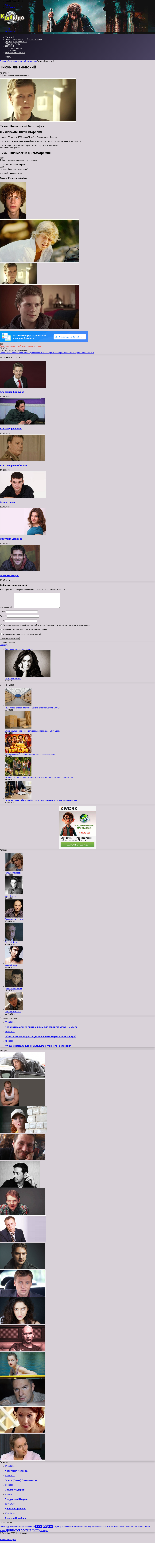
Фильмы (9, 46)
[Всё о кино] (12, 25)
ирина (94, 1527)
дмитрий (65, 1527)
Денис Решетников (13, 989)
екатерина (79, 1527)
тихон (24, 346)
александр (5, 1526)
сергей (147, 1526)
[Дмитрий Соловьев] (22, 1351)
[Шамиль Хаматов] (14, 1009)
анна (33, 1527)
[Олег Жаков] (14, 894)
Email (3, 616)
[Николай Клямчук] (22, 1214)
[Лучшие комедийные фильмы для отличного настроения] (18, 752)
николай (128, 1526)
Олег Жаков (10, 896)
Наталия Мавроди (13, 873)
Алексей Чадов (12, 965)
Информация (16, 48)
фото (36, 1530)
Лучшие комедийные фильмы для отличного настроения (30, 754)
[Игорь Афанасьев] (22, 1269)
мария (111, 1527)
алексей (13, 1527)
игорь (90, 1527)
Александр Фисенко (14, 919)
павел (141, 1526)
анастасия (20, 1526)
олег (132, 1527)
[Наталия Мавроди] (14, 871)
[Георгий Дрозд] (14, 940)
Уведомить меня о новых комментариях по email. (25, 630)
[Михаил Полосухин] (22, 1078)
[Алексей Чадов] (14, 963)
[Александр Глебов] (22, 424)
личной (100, 1526)
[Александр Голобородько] (22, 461)
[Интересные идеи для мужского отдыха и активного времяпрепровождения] (18, 775)
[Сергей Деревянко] (23, 1296)
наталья (122, 1527)
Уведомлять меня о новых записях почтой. (22, 634)
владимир (57, 1527)
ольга (137, 1527)
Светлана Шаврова (11, 539)
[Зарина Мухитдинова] (22, 1323)
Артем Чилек (7, 502)
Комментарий (6, 607)
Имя (2, 612)
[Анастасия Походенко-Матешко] (23, 1132)
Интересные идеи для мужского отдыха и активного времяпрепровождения (39, 777)
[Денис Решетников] (14, 986)
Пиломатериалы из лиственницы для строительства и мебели (33, 708)
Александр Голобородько (15, 465)
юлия (42, 1531)
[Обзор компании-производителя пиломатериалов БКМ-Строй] (18, 729)
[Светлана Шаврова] (23, 534)
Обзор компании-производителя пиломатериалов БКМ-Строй (32, 731)
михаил (116, 1527)
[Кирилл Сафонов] (20, 1187)
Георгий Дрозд (11, 942)
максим (106, 1526)
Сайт (2, 621)
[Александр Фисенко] (14, 917)
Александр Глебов (11, 428)
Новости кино (12, 44)
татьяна (3, 1531)
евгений (72, 1527)
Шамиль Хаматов (13, 1012)
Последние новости (16, 42)
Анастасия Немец (13, 679)
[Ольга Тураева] (22, 1433)
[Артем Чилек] (23, 497)
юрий (46, 1531)
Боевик (13, 50)
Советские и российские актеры (23, 39)
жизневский (15, 346)
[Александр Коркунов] (23, 387)
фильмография (34, 346)
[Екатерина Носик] (22, 1378)
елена (85, 1527)
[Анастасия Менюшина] (22, 1460)
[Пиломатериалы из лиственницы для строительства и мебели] (18, 706)
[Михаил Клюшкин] (22, 1105)
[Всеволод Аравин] (22, 1160)
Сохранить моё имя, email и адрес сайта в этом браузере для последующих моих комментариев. (46, 625)
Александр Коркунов (12, 392)
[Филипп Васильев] (22, 1405)
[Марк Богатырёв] (20, 571)
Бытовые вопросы (15, 53)
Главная (4, 61)
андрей (28, 1527)
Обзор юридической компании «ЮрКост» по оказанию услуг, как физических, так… (42, 800)
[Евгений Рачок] (23, 1242)
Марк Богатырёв (9, 575)
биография (5, 346)
